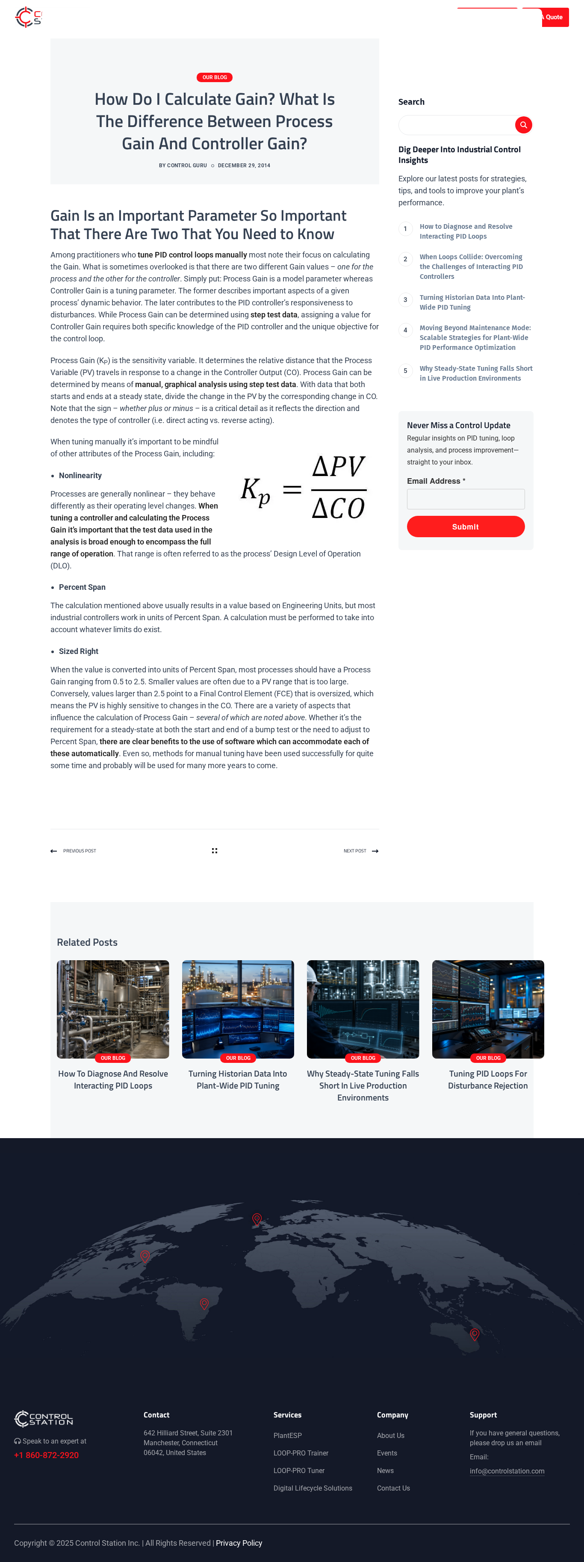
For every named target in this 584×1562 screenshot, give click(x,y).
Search (411, 102)
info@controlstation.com (507, 1471)
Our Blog (215, 77)
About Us (390, 1436)
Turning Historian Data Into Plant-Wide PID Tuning (472, 302)
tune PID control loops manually (192, 254)
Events (387, 1453)
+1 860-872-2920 (46, 1455)
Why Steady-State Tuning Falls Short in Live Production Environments (476, 373)
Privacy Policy (239, 1542)
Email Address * (436, 480)
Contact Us (393, 1488)
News (385, 1471)
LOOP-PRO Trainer (301, 1453)
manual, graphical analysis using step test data (215, 384)
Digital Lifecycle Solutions (313, 1488)
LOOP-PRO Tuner (299, 1471)
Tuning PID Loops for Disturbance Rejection (488, 1079)
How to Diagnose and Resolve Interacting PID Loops (466, 231)
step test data (274, 314)
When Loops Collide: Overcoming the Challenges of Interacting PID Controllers (471, 267)
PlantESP (288, 1436)
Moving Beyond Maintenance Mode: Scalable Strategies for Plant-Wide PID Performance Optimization (475, 338)
